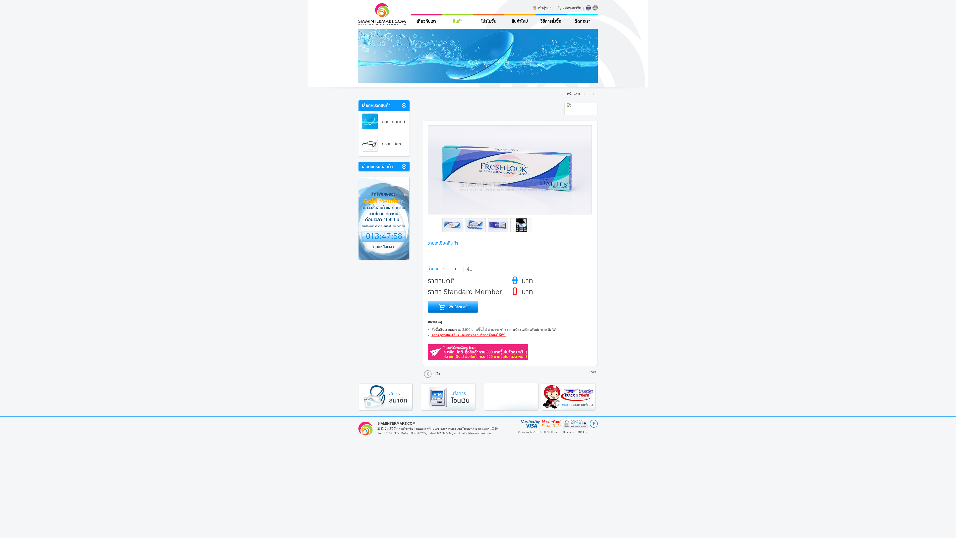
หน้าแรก (573, 94)
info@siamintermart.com (476, 433)
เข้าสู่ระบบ (545, 8)
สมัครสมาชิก (572, 8)
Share (593, 372)
